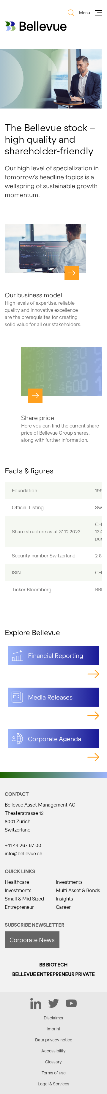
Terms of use (54, 1072)
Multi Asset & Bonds (78, 890)
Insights (64, 898)
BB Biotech (53, 964)
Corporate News (32, 939)
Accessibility (53, 1050)
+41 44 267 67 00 (23, 845)
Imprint (53, 1028)
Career (63, 907)
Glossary (53, 1061)
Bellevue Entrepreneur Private (53, 974)
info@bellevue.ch (23, 853)
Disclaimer (54, 1017)
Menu (84, 12)
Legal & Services (53, 1083)
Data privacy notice (53, 1039)
